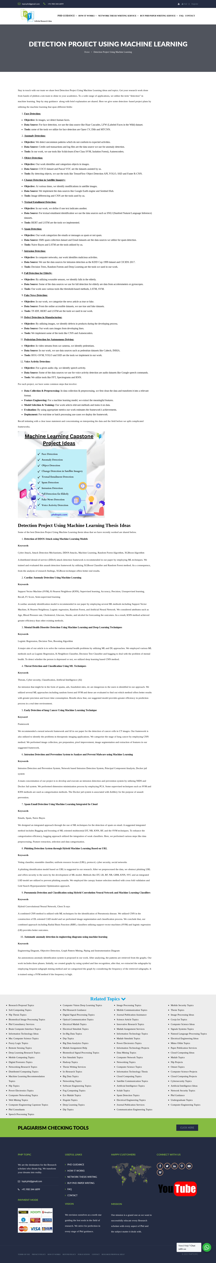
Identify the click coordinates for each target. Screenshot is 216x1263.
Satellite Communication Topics (132, 1081)
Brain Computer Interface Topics (25, 1029)
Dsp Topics (68, 1038)
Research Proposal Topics (21, 1005)
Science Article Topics (128, 1019)
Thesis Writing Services (74, 1067)
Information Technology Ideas (24, 1033)
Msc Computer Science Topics (24, 1038)
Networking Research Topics (23, 1067)
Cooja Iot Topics (179, 1019)
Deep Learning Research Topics (24, 1052)
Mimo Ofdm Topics (180, 1043)
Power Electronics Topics (21, 1090)
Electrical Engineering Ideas (184, 1038)
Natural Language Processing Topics (189, 1033)
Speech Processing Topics (21, 1114)
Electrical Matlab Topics (74, 1024)
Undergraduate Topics (182, 1100)
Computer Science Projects (184, 1071)
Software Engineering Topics (77, 1086)
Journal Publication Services (131, 1105)
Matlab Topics (178, 1057)
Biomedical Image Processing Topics (27, 1019)
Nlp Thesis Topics (17, 1014)
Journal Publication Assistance (132, 1014)
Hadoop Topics (70, 1062)
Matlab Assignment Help (75, 1048)
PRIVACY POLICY (39, 1254)
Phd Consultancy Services (21, 1024)
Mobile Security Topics (182, 1005)
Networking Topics (72, 1081)
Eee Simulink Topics (73, 1057)
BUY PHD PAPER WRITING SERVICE (158, 16)
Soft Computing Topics (20, 1010)
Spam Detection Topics (128, 1095)
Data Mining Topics (126, 1052)
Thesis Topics (177, 1010)
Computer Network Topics (130, 1057)
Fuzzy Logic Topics (18, 1043)
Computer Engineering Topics (185, 1105)
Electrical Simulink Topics (76, 1029)
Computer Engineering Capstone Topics (28, 1105)
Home (87, 52)
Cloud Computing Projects (184, 1076)
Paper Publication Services (184, 1048)
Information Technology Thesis (132, 1071)
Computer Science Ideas (183, 1024)
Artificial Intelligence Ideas (184, 1086)
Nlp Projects (177, 1062)
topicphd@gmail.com (32, 1181)
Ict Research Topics (72, 1071)
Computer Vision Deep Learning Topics (82, 1005)
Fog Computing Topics (74, 1090)
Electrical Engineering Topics (131, 1100)
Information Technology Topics (132, 1033)
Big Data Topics (71, 1076)
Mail (185, 4)
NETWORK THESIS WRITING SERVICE (117, 16)
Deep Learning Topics (74, 1105)
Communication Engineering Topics (134, 1109)
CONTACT (190, 16)
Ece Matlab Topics (72, 1095)
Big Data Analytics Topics (75, 1043)
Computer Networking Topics (23, 1095)
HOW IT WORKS (86, 16)
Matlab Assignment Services (131, 1029)
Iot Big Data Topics (72, 1033)
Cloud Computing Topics (129, 1076)
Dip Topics (68, 1109)
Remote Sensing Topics (20, 1048)
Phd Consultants (17, 1109)
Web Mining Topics (18, 1100)
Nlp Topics (14, 1086)
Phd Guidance (178, 1095)
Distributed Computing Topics (23, 1071)
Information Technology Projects (133, 1048)
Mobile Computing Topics (21, 1057)
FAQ (181, 16)
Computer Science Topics (129, 1067)
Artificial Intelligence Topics (131, 1086)
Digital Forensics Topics (20, 1062)
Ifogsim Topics (70, 1100)
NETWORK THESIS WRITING (82, 1177)
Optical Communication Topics (78, 1019)
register (194, 4)
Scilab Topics (123, 1090)
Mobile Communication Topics (132, 1010)
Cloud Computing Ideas (182, 1052)
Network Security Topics (183, 1090)
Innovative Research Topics (130, 1024)
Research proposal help (113, 1254)
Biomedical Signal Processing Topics (81, 1052)
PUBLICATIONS (84, 1254)
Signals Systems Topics (182, 1029)
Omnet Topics (178, 1067)
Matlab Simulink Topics (128, 1038)
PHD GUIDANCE (75, 1165)
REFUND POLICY (69, 1254)
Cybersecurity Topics (181, 1081)
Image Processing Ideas (182, 1014)
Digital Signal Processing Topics (79, 1014)
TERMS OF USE (24, 1254)
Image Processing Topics (129, 1005)
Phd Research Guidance (74, 1010)
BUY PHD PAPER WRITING (80, 1183)
